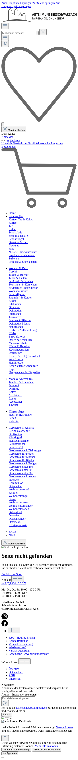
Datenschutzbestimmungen (31, 707)
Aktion (6, 694)
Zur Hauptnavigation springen (30, 4)
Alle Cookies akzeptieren (47, 749)
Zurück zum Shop (11, 574)
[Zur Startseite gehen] (39, 21)
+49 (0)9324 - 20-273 (13, 583)
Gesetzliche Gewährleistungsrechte (29, 653)
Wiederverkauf (17, 647)
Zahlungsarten (55, 143)
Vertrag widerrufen (19, 650)
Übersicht (7, 143)
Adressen (41, 143)
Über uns (14, 668)
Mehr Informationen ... (48, 746)
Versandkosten (64, 727)
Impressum (15, 678)
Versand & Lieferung (21, 644)
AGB (12, 675)
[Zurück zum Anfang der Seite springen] (5, 738)
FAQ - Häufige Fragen (22, 637)
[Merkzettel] (39, 120)
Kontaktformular (18, 640)
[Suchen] (37, 33)
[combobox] (18, 33)
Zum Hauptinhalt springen (16, 3)
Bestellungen (8, 146)
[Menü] (5, 26)
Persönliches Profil (24, 143)
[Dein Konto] (2, 124)
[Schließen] (2, 757)
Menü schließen (16, 130)
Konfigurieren (10, 753)
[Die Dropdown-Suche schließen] (43, 32)
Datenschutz (16, 672)
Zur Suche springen (44, 3)
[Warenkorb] (39, 206)
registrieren (13, 140)
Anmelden (7, 136)
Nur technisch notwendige (16, 749)
